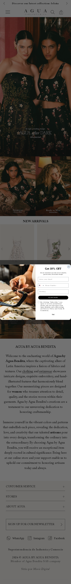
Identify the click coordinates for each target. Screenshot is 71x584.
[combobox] (41, 285)
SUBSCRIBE (53, 297)
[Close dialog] (68, 266)
